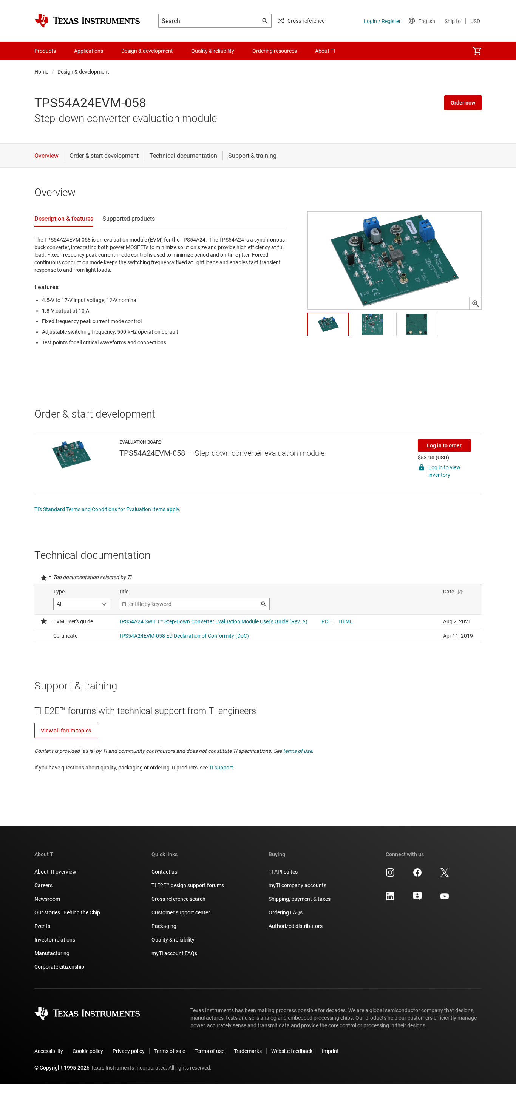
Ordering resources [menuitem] (274, 51)
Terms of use (209, 1051)
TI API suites (283, 872)
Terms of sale (169, 1051)
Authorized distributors (296, 926)
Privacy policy (129, 1051)
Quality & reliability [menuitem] (212, 51)
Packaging (163, 926)
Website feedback (291, 1051)
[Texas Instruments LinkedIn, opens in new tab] (390, 899)
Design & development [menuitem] (147, 51)
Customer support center (180, 912)
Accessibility (48, 1051)
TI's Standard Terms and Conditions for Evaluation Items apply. (107, 509)
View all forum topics (66, 731)
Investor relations (54, 940)
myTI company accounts (297, 885)
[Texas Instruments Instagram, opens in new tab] (390, 875)
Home (41, 72)
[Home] (87, 21)
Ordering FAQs (286, 912)
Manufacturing (52, 953)
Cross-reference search (178, 899)
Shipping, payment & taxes (300, 899)
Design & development (83, 72)
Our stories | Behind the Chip (67, 912)
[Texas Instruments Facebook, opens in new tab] (417, 875)
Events (42, 926)
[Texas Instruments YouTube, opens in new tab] (444, 899)
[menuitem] (477, 51)
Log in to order (444, 445)
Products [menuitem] (45, 51)
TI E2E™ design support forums (187, 885)
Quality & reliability (173, 940)
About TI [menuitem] (325, 51)
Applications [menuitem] (88, 51)
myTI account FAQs (174, 953)
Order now (463, 103)
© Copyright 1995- (62, 1068)
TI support (221, 768)
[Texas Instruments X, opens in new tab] (444, 875)
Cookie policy (88, 1051)
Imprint (330, 1051)
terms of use (297, 751)
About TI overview (55, 872)
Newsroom (47, 899)
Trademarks (248, 1051)
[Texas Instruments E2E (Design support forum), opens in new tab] (417, 899)
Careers (43, 885)
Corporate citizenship (59, 967)
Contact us (164, 872)
